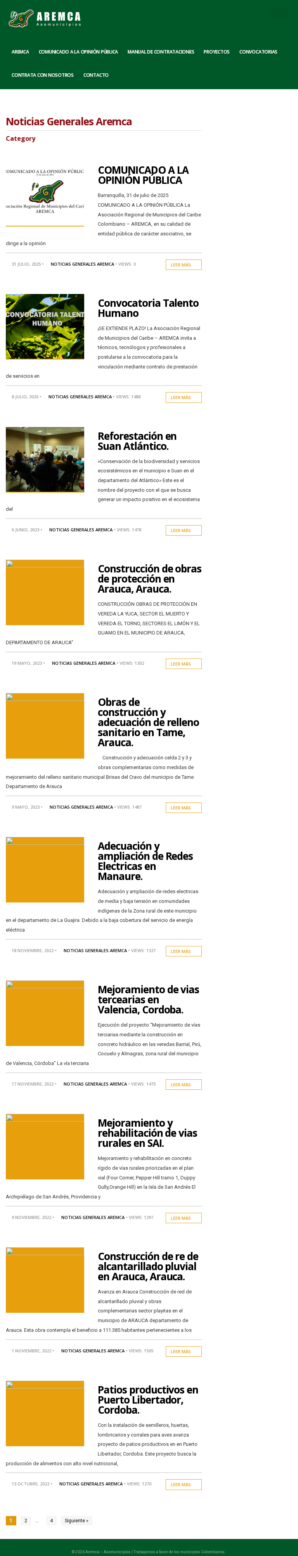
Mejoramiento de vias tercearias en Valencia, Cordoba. (148, 999)
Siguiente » (76, 1520)
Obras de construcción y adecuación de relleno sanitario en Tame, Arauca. (148, 722)
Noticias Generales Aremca (82, 264)
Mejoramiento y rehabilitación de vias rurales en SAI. (147, 1133)
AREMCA (20, 51)
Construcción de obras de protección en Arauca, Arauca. (149, 579)
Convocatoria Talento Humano (148, 308)
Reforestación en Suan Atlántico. (137, 441)
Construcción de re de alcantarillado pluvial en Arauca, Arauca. (148, 1266)
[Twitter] (282, 14)
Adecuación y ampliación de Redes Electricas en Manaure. (145, 861)
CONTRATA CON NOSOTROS (43, 75)
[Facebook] (271, 14)
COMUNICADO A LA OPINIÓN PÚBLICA (78, 51)
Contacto (96, 75)
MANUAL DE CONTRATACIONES (161, 51)
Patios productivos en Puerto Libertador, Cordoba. (148, 1400)
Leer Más (181, 265)
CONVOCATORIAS (258, 51)
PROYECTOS (217, 51)
